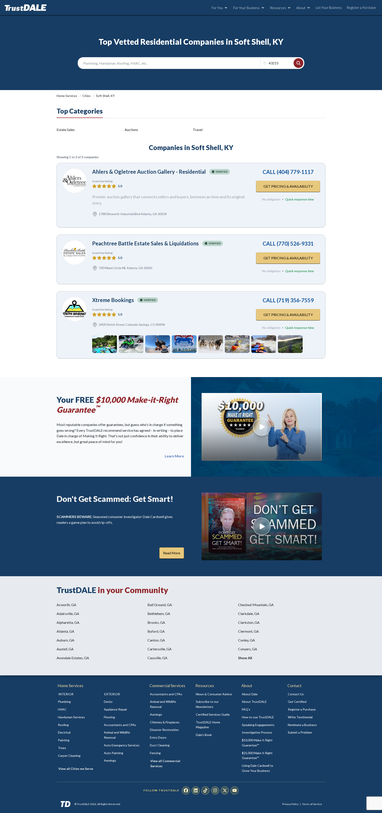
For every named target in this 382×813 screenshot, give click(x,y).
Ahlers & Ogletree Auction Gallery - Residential (149, 171)
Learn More (174, 456)
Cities (86, 96)
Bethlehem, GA (158, 613)
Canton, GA (156, 640)
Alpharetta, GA (68, 622)
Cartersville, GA (159, 649)
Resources (278, 8)
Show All (245, 658)
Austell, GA (65, 649)
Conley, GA (246, 640)
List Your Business (329, 8)
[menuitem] (76, 702)
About (301, 8)
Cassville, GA (157, 658)
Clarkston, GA (249, 622)
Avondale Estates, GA (73, 658)
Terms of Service (312, 804)
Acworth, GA (66, 605)
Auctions (131, 129)
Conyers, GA (247, 649)
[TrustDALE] (26, 7)
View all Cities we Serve (75, 769)
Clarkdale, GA (248, 613)
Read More (171, 553)
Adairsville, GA (68, 613)
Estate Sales (66, 129)
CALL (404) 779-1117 (288, 172)
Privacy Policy (290, 804)
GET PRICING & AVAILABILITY (288, 186)
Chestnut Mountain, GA (256, 605)
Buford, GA (156, 631)
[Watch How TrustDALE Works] (262, 526)
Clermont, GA (248, 631)
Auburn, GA (65, 640)
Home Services (67, 96)
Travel (197, 129)
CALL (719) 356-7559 (288, 300)
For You (217, 8)
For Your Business (246, 8)
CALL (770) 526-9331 (288, 243)
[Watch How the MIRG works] (262, 427)
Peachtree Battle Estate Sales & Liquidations (145, 243)
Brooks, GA (156, 622)
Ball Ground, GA (159, 605)
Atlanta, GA (65, 631)
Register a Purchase (361, 8)
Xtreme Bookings (113, 300)
